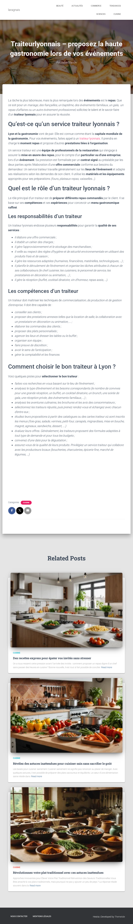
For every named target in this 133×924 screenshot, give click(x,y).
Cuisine (117, 14)
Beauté (59, 6)
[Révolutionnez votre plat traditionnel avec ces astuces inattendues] (66, 824)
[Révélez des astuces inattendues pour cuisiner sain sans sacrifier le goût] (66, 715)
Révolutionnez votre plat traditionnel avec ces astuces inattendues (58, 873)
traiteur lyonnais (89, 138)
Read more (106, 667)
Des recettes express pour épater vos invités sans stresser (52, 658)
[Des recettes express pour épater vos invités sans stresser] (66, 609)
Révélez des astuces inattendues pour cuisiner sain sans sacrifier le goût (62, 763)
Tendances (115, 6)
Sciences (100, 14)
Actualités (77, 6)
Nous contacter (19, 916)
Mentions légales (42, 916)
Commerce (96, 6)
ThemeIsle (120, 916)
